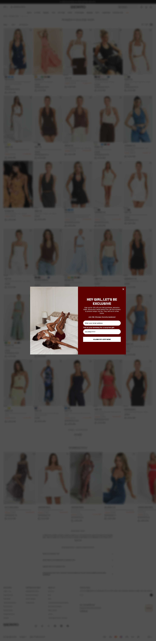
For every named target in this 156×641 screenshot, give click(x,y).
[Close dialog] (123, 289)
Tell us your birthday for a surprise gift (98, 327)
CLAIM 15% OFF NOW (102, 339)
